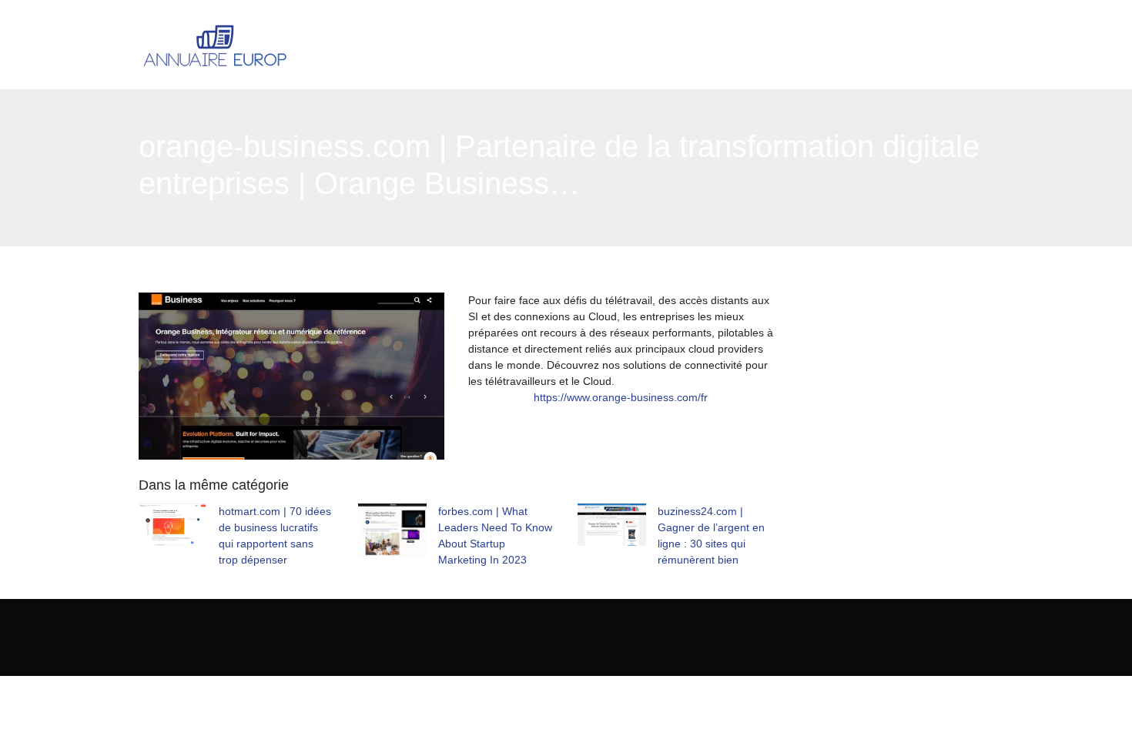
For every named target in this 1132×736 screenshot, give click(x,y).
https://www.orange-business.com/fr (621, 397)
